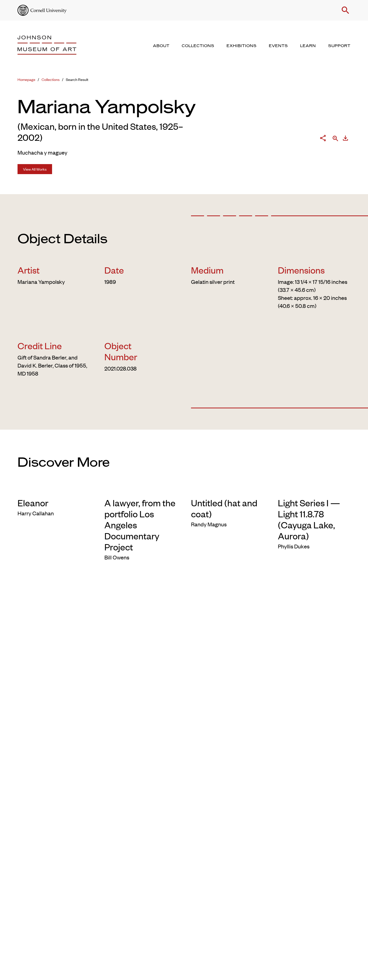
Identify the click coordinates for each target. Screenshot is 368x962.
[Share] (323, 139)
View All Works (35, 169)
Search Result (77, 79)
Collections (51, 79)
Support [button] (339, 46)
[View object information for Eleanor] (54, 489)
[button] (345, 10)
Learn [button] (308, 46)
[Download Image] (345, 139)
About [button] (161, 46)
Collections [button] (198, 46)
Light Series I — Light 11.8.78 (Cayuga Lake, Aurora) (309, 519)
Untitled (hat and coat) (224, 508)
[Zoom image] (335, 139)
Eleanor (33, 502)
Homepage (26, 79)
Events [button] (278, 46)
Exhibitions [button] (242, 46)
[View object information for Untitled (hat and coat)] (227, 489)
